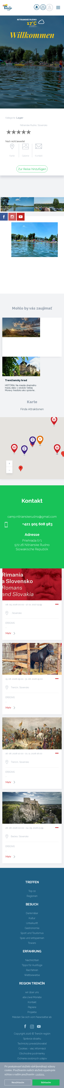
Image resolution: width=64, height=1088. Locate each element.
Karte (12, 156)
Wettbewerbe (32, 975)
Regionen (32, 896)
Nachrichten (32, 960)
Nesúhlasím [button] (18, 1082)
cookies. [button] (40, 1074)
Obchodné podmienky (32, 1053)
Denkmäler (32, 913)
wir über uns (32, 992)
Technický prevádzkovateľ (32, 1043)
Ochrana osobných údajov (32, 1058)
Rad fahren (32, 970)
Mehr (8, 633)
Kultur (32, 918)
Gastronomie (32, 928)
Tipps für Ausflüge (32, 965)
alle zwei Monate (32, 997)
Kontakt (38, 156)
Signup (36, 7)
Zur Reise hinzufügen (32, 169)
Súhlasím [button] (46, 1082)
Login (43, 7)
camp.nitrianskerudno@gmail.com (32, 517)
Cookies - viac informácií (32, 1048)
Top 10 (32, 891)
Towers (32, 943)
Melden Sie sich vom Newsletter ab (32, 1017)
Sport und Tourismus (32, 933)
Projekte (32, 1012)
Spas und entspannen (32, 938)
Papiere (32, 1007)
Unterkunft (32, 923)
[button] (20, 468)
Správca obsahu (32, 1038)
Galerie (25, 156)
